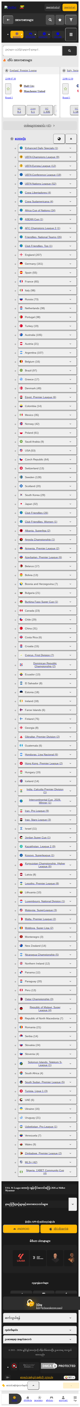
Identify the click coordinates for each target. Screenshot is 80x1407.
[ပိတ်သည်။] (71, 139)
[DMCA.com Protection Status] (58, 1366)
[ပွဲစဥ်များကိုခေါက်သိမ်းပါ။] (33, 1385)
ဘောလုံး (20, 138)
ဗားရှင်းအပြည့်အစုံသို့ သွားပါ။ (36, 1377)
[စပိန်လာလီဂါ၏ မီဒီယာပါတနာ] (21, 1258)
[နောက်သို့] (8, 20)
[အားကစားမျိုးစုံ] (71, 34)
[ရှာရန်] (50, 20)
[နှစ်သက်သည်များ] (59, 20)
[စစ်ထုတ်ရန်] (71, 20)
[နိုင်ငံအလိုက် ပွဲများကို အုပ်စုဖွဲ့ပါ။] (59, 139)
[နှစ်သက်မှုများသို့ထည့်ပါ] (8, 88)
